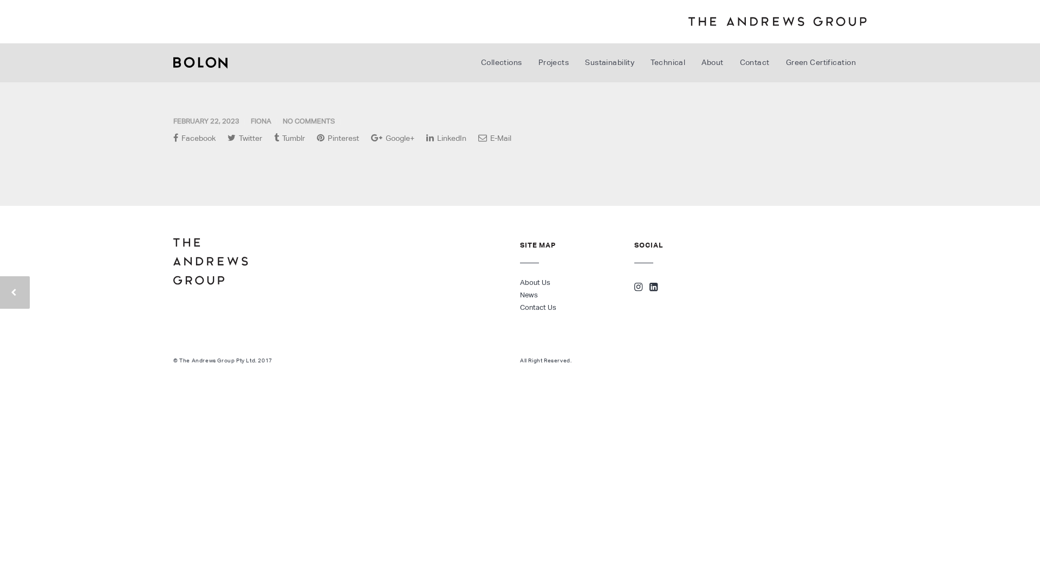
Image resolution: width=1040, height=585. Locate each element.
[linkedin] (653, 288)
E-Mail (500, 138)
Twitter (249, 138)
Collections (501, 62)
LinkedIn (450, 138)
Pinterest (342, 138)
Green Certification (821, 62)
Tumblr (293, 138)
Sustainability (609, 62)
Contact (755, 62)
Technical (668, 62)
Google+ (399, 138)
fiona (261, 121)
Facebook (198, 138)
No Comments (309, 121)
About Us (535, 282)
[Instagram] (638, 288)
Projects (553, 62)
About (712, 62)
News (529, 295)
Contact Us (538, 307)
